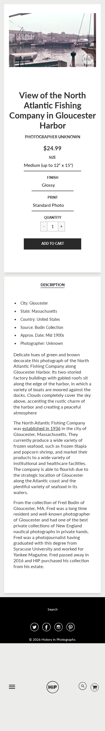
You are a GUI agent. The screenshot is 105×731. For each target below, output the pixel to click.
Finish (52, 177)
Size (52, 157)
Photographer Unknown (52, 136)
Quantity (52, 217)
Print (53, 197)
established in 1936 (41, 428)
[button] (52, 244)
